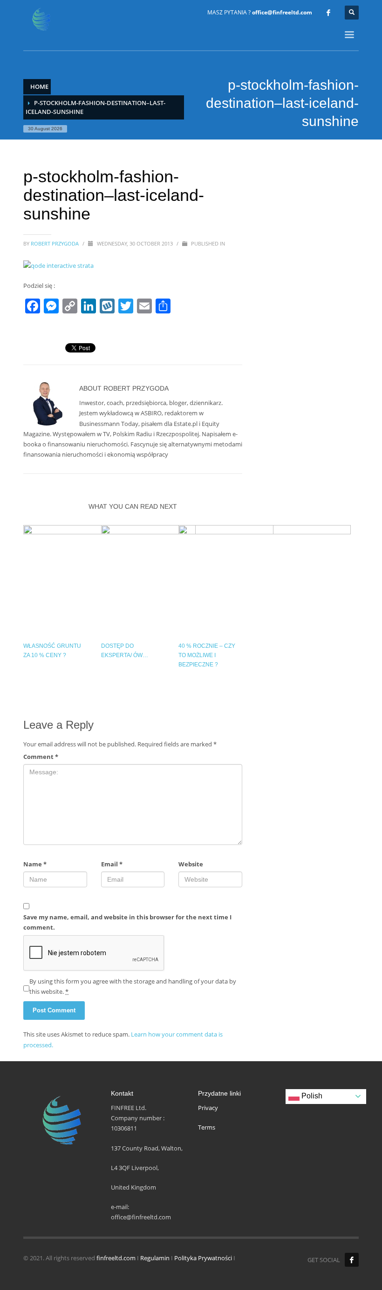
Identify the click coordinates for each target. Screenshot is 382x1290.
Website (190, 864)
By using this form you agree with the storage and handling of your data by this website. (132, 986)
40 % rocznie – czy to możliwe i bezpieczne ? (206, 655)
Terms (206, 1127)
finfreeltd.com (116, 1258)
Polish (311, 1096)
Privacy (208, 1108)
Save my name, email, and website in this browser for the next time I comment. (127, 922)
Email (112, 864)
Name (35, 864)
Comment (40, 756)
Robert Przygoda (55, 243)
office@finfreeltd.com (282, 12)
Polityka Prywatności (203, 1258)
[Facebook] (328, 13)
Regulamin (155, 1258)
